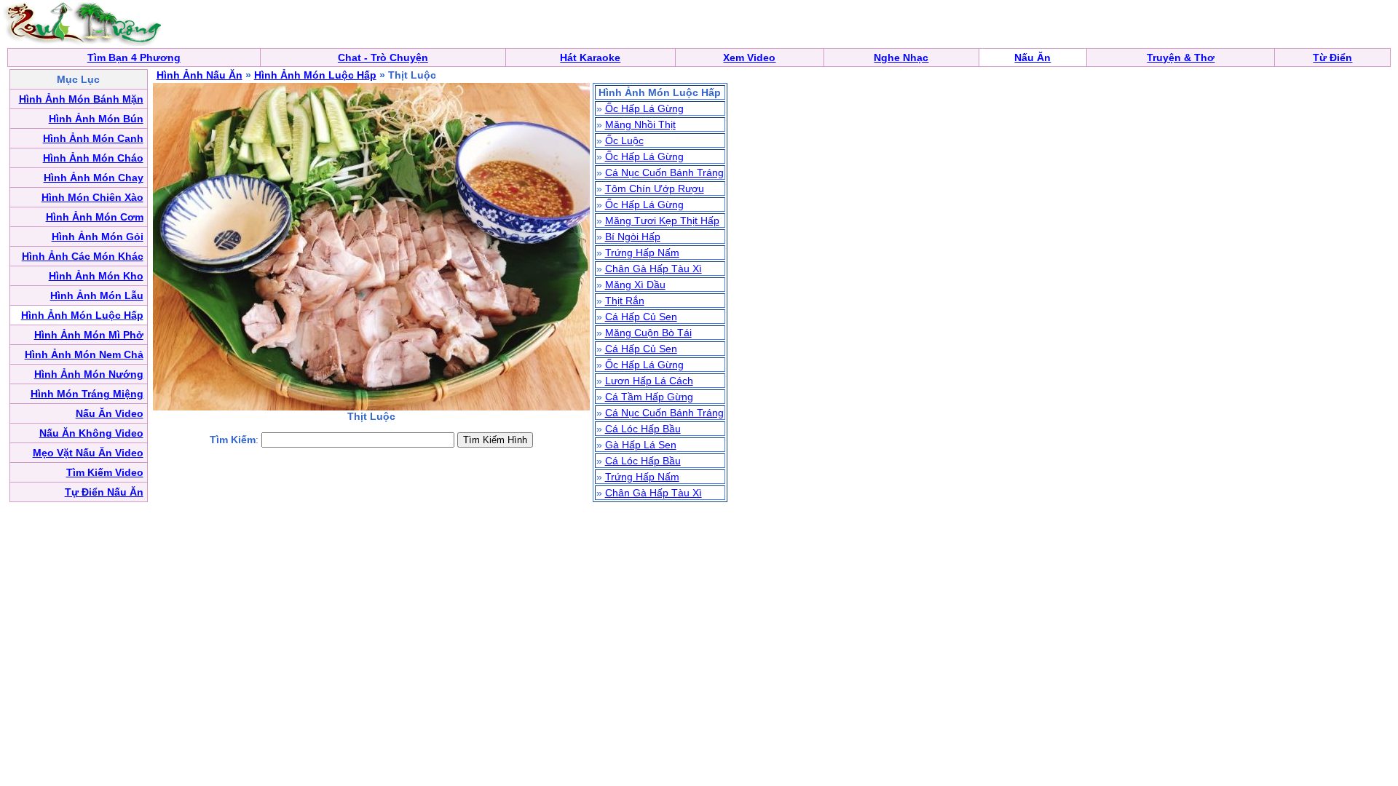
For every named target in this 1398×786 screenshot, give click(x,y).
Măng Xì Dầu (635, 284)
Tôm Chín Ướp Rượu (654, 188)
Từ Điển (1332, 57)
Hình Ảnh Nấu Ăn (199, 75)
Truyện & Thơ (1181, 57)
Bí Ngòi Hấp (632, 236)
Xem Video (749, 57)
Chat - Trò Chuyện (383, 57)
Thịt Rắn (624, 300)
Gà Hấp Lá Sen (640, 444)
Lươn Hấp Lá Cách (649, 380)
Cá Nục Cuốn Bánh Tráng (664, 172)
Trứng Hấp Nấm (642, 252)
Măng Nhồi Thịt (640, 124)
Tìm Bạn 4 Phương (134, 57)
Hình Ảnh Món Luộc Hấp (315, 75)
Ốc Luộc (624, 140)
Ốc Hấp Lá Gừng (644, 108)
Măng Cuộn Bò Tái (648, 332)
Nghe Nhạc (901, 57)
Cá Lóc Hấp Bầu (643, 428)
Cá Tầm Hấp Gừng (649, 396)
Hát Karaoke (590, 57)
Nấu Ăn (1032, 57)
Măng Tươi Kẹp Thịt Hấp (662, 220)
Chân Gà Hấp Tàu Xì (653, 268)
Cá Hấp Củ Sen (641, 316)
